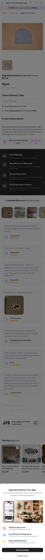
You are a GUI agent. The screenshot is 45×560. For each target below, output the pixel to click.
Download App (22, 550)
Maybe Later (22, 556)
